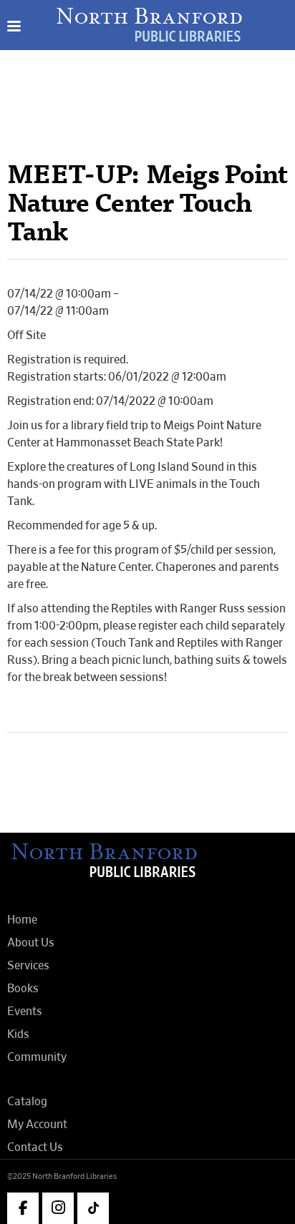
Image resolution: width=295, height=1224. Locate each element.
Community (37, 1057)
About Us (30, 943)
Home (22, 920)
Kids (18, 1034)
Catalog (27, 1101)
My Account (37, 1124)
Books (23, 988)
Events (24, 1011)
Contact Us (35, 1147)
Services (28, 965)
